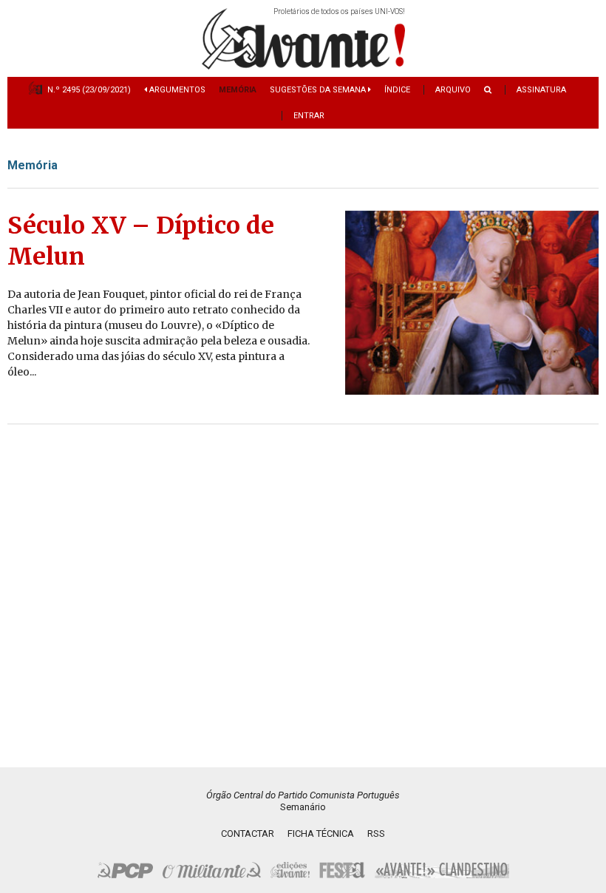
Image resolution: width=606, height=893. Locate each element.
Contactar (247, 833)
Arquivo (453, 90)
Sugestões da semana (319, 90)
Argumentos (176, 90)
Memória (237, 90)
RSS (376, 833)
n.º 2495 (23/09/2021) (89, 90)
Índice (397, 90)
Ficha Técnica (320, 833)
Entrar (308, 115)
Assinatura (541, 90)
